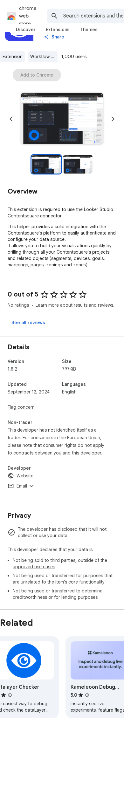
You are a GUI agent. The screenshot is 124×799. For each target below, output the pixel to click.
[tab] (26, 29)
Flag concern (21, 407)
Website (25, 476)
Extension (13, 56)
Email (22, 486)
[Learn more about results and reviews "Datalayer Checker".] (9, 695)
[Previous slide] (11, 119)
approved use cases (34, 567)
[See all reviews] (28, 322)
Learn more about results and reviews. (75, 305)
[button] (62, 118)
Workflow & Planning (44, 56)
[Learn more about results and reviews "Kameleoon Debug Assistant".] (87, 695)
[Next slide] (113, 119)
